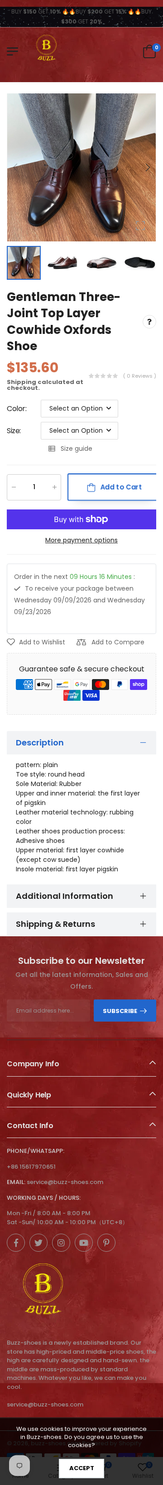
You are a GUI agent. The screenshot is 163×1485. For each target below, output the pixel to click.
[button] (147, 167)
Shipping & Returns (55, 924)
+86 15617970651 (31, 1166)
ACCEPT (81, 1468)
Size (14, 430)
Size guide (76, 449)
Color (17, 408)
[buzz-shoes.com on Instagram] (61, 1243)
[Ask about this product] (149, 321)
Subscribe (120, 1011)
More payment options (81, 539)
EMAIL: (16, 1182)
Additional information (64, 896)
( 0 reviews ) (139, 375)
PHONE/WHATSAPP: (35, 1151)
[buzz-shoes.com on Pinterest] (106, 1243)
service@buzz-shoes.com (65, 1182)
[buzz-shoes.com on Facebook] (16, 1243)
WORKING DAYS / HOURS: (44, 1198)
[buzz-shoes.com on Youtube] (84, 1243)
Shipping (21, 381)
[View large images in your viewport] (140, 226)
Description (40, 742)
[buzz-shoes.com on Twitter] (38, 1243)
